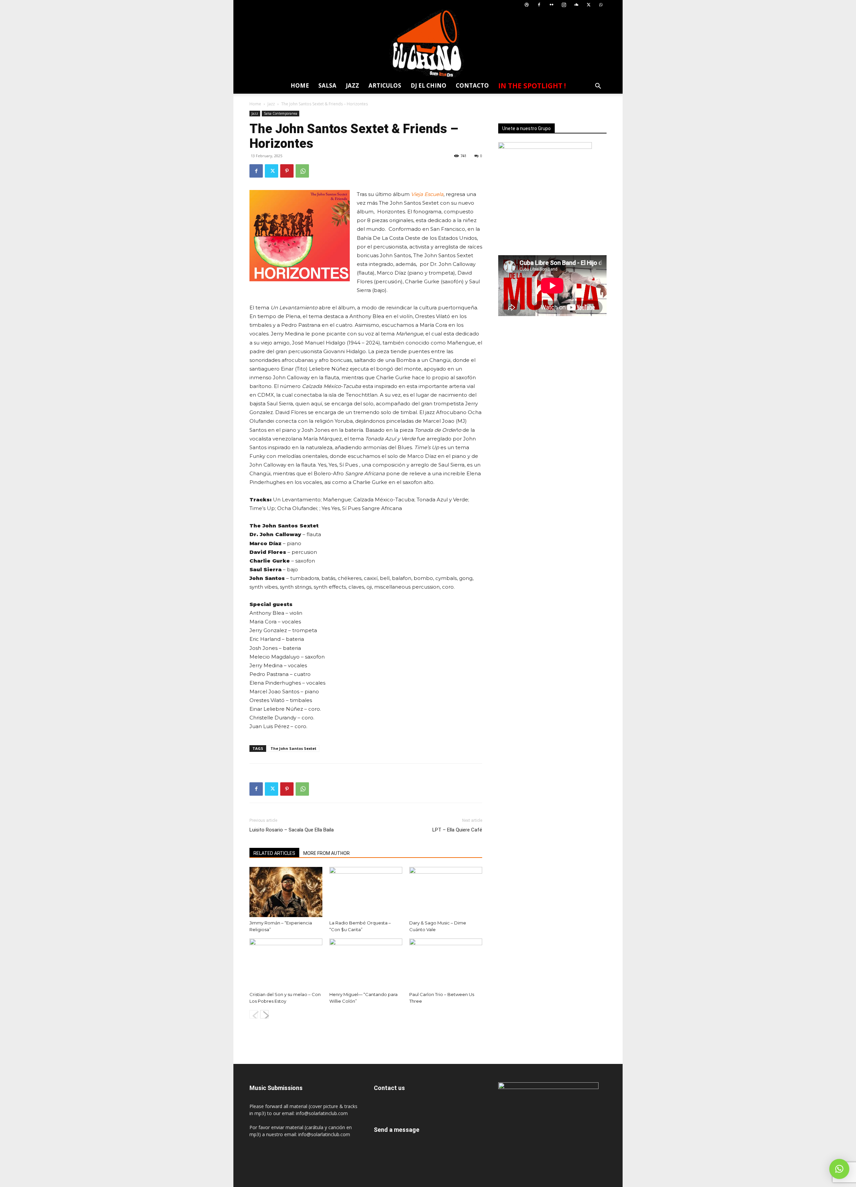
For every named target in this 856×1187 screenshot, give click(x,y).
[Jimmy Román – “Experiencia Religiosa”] (285, 892)
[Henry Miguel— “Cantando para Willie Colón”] (365, 963)
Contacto (472, 85)
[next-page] (264, 1014)
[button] (598, 87)
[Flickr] (551, 5)
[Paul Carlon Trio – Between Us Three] (445, 963)
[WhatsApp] (601, 5)
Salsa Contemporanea (280, 113)
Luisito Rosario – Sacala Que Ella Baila (291, 830)
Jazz (352, 85)
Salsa (327, 85)
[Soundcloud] (576, 5)
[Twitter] (588, 5)
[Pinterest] (287, 171)
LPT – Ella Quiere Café (457, 830)
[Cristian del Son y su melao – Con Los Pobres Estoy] (285, 963)
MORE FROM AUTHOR (326, 853)
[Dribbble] (526, 5)
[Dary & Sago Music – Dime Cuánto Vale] (445, 892)
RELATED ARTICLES (274, 853)
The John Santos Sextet (293, 748)
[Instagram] (563, 5)
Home (300, 85)
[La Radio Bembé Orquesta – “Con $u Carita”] (365, 892)
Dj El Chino (428, 85)
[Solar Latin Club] (428, 44)
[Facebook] (539, 5)
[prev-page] (253, 1014)
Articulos (384, 85)
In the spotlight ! (532, 85)
